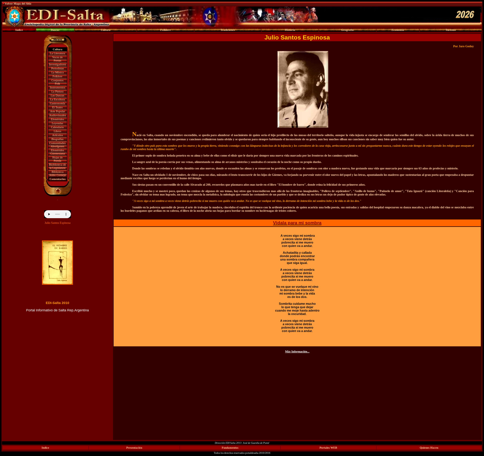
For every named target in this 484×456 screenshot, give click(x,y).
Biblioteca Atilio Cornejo (57, 173)
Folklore (57, 76)
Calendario (57, 127)
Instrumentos (57, 87)
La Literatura (57, 53)
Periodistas (57, 68)
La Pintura (57, 91)
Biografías (57, 139)
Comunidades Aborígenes (57, 145)
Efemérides (57, 119)
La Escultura (57, 99)
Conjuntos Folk (57, 82)
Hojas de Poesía (57, 159)
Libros (57, 131)
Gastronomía (57, 103)
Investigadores (57, 64)
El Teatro (57, 107)
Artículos (57, 135)
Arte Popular (57, 111)
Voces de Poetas (57, 59)
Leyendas (57, 123)
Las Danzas (57, 95)
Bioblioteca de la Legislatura (57, 166)
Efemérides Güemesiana (57, 152)
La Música (57, 72)
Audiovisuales (57, 115)
